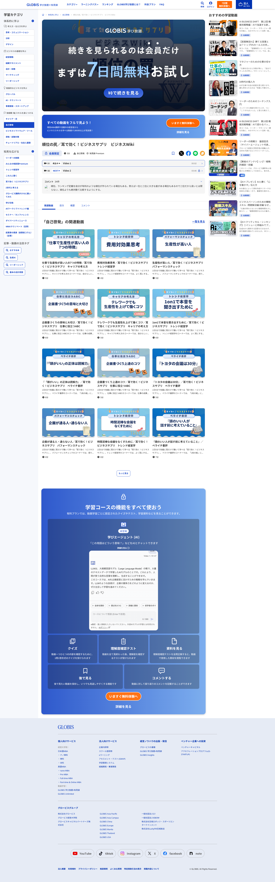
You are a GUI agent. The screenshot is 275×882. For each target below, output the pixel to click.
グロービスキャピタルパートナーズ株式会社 (74, 823)
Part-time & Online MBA (70, 782)
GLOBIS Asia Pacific (108, 813)
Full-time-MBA (66, 778)
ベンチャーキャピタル (190, 747)
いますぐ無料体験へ (183, 123)
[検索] (202, 4)
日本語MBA (63, 751)
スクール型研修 (105, 751)
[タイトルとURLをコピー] (202, 153)
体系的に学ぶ (53, 15)
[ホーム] (43, 15)
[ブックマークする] (173, 153)
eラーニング (104, 755)
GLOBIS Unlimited (66, 794)
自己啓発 (65, 15)
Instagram (133, 853)
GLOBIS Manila (106, 829)
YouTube (86, 853)
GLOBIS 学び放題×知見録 (69, 790)
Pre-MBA (64, 774)
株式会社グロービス (66, 813)
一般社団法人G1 (149, 813)
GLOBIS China (106, 821)
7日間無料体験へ (224, 4)
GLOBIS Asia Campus (109, 817)
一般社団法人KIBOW (150, 817)
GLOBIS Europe (106, 825)
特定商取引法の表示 (132, 869)
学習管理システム (106, 762)
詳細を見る (183, 132)
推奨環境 (104, 869)
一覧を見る (198, 221)
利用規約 (72, 869)
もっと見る (123, 473)
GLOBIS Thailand (107, 833)
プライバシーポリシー (87, 869)
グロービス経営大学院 (67, 817)
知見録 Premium (97, 153)
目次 (62, 205)
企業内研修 (104, 747)
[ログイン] (211, 4)
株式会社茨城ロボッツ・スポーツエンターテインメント (158, 823)
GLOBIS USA (105, 837)
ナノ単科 (64, 755)
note (199, 853)
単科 (62, 758)
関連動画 (48, 205)
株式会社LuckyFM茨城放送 (153, 828)
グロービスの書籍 (147, 747)
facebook (175, 853)
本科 (62, 762)
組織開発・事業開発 (107, 766)
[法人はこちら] (244, 4)
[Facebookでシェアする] (188, 153)
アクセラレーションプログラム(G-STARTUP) (196, 753)
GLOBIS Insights (147, 755)
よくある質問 (116, 869)
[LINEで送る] (195, 153)
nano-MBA (65, 770)
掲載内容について (151, 869)
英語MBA (62, 766)
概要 (72, 205)
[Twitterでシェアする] (181, 153)
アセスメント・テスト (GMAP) (112, 758)
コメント (85, 205)
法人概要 (62, 869)
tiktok (109, 853)
